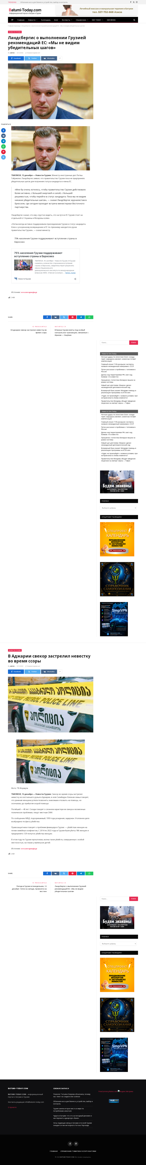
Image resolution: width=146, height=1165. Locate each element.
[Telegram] (3, 141)
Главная (20, 20)
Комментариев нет (33, 53)
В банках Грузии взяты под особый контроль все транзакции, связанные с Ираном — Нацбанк (72, 332)
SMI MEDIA (111, 20)
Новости (31, 20)
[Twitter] (3, 157)
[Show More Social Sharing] (60, 58)
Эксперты (66, 20)
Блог (56, 20)
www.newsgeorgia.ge (28, 292)
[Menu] (12, 19)
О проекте (12, 1107)
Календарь (46, 20)
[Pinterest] (3, 152)
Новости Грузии (15, 32)
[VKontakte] (3, 135)
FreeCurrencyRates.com (107, 1091)
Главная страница (14, 26)
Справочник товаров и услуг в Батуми (78, 1151)
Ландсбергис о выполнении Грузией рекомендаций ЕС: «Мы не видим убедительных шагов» (70, 888)
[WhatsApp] (3, 146)
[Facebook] (3, 130)
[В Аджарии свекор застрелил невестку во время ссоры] (50, 705)
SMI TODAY (96, 20)
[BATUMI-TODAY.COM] (25, 10)
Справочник (81, 20)
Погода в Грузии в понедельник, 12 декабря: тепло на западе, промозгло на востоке (29, 888)
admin (12, 53)
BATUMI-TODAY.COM (67, 1157)
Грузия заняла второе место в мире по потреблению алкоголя (45, 2)
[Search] (134, 19)
